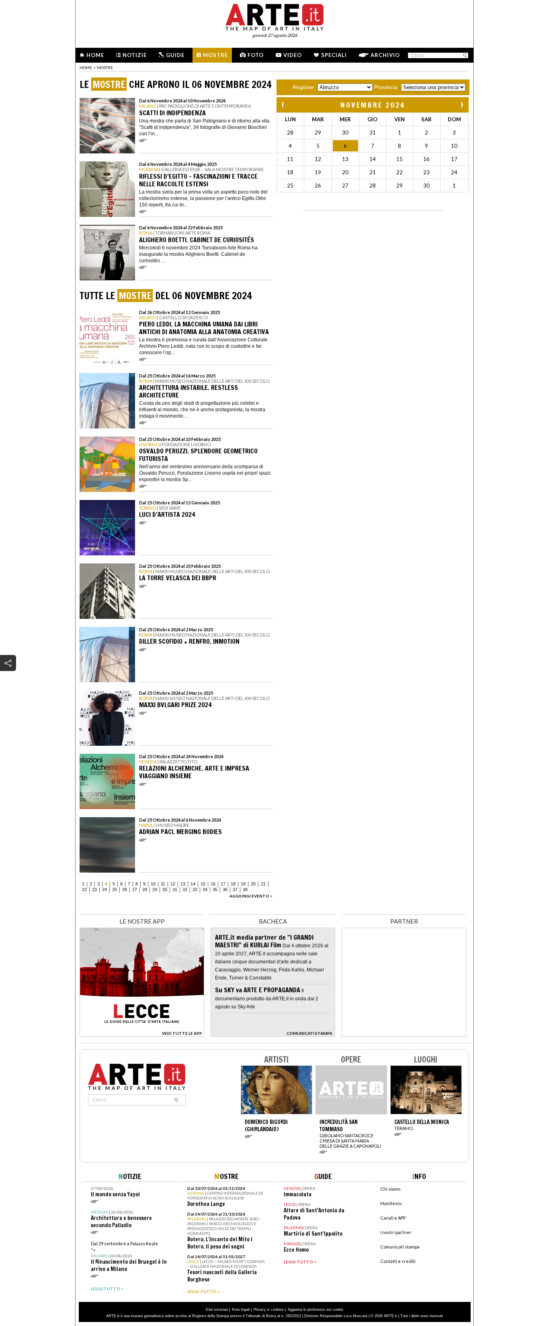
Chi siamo (390, 1188)
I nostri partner (396, 1232)
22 (84, 889)
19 (243, 883)
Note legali (241, 1310)
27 (134, 889)
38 (245, 889)
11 (163, 883)
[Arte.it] (274, 16)
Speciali (334, 55)
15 (203, 883)
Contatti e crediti (398, 1261)
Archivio (385, 55)
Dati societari (217, 1310)
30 (164, 889)
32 (184, 889)
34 (205, 889)
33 (195, 889)
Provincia (385, 87)
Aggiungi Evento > (250, 896)
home (86, 67)
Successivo (462, 104)
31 (174, 889)
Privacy (260, 1310)
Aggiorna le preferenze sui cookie (315, 1310)
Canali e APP (393, 1217)
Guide (175, 55)
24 (104, 889)
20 (253, 883)
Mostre (215, 55)
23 (94, 889)
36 (225, 889)
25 (114, 889)
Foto (256, 55)
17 (223, 883)
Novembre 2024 (372, 105)
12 (172, 883)
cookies (277, 1310)
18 (233, 883)
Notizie (135, 55)
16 (213, 883)
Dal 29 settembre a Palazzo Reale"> (129, 1257)
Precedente (283, 104)
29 (154, 889)
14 (193, 883)
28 (144, 889)
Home (95, 55)
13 (182, 883)
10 (153, 883)
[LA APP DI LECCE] (142, 1035)
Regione (303, 87)
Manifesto (391, 1203)
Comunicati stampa (400, 1246)
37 (235, 889)
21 (263, 883)
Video (292, 55)
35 (215, 889)
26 (124, 889)
